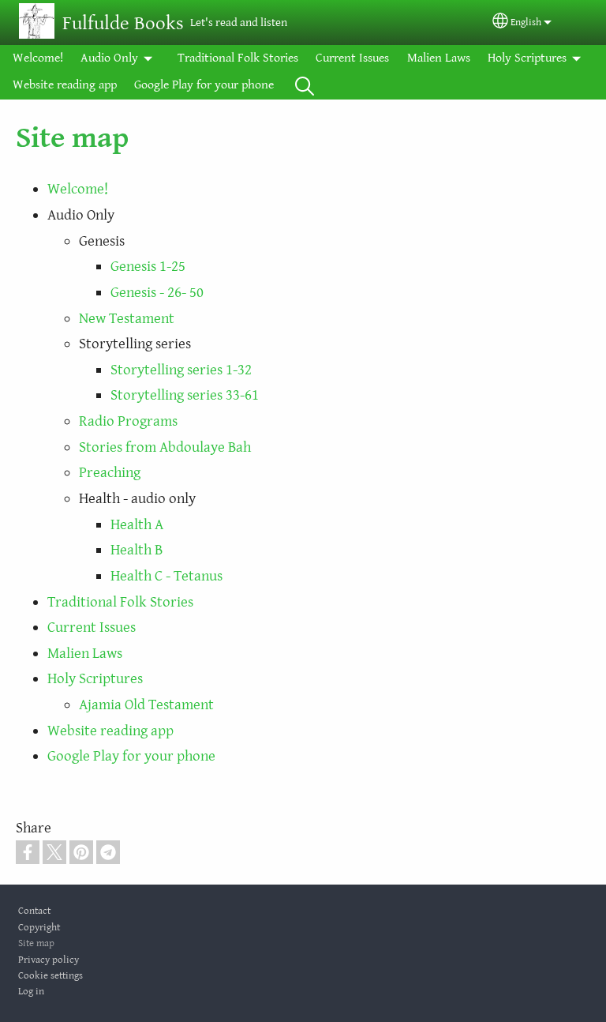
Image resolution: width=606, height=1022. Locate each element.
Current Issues (352, 58)
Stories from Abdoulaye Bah (165, 447)
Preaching (109, 472)
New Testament (126, 318)
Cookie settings (50, 976)
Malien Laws (438, 58)
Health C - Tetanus (166, 575)
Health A (136, 524)
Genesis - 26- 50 (157, 292)
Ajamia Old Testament (146, 704)
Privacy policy (48, 960)
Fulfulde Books (123, 23)
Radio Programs (128, 421)
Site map (36, 943)
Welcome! (38, 58)
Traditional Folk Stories (238, 58)
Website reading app (65, 84)
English (526, 22)
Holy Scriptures (527, 58)
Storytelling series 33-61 (184, 395)
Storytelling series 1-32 (181, 369)
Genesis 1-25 (147, 266)
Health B (136, 549)
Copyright (39, 928)
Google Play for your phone (204, 84)
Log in (31, 992)
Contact (34, 911)
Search (304, 85)
